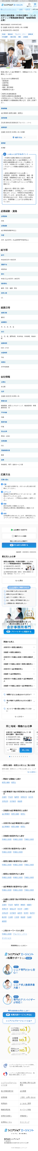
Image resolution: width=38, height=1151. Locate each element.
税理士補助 (6, 782)
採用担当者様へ (6, 1116)
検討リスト (29, 6)
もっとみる (18, 716)
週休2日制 (13, 37)
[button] (9, 756)
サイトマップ (24, 1122)
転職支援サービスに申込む (19, 1015)
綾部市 (20, 913)
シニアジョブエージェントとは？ (19, 1021)
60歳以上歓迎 (18, 839)
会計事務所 (4, 113)
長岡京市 (24, 797)
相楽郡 (20, 801)
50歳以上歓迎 (6, 839)
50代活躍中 (5, 37)
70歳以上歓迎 (29, 839)
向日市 (30, 797)
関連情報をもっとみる (18, 945)
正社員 (3, 34)
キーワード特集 (25, 1109)
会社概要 (23, 1091)
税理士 (13, 782)
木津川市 (11, 27)
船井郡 (4, 917)
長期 (19, 37)
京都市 (4, 797)
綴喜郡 (4, 921)
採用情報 (4, 1097)
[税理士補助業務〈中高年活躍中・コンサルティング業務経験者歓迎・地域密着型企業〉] (19, 567)
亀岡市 (16, 797)
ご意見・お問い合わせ (28, 1097)
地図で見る (18, 137)
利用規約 (4, 1103)
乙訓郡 (10, 917)
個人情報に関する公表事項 (28, 1084)
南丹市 (32, 913)
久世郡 (16, 917)
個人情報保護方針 (7, 1091)
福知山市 (13, 909)
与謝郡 (29, 917)
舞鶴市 (23, 905)
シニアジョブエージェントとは (9, 1084)
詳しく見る (25, 750)
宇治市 (10, 797)
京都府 (5, 27)
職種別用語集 (5, 1109)
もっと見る (19, 580)
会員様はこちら (6, 1122)
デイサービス (6, 938)
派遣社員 (30, 34)
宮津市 (26, 913)
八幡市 (26, 909)
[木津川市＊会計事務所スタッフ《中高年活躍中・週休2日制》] (19, 738)
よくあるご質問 (25, 1103)
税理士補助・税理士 (15, 113)
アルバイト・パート (20, 34)
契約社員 (10, 34)
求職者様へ (24, 1116)
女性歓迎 (25, 37)
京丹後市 (13, 801)
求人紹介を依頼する (19, 545)
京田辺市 (5, 801)
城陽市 (29, 905)
